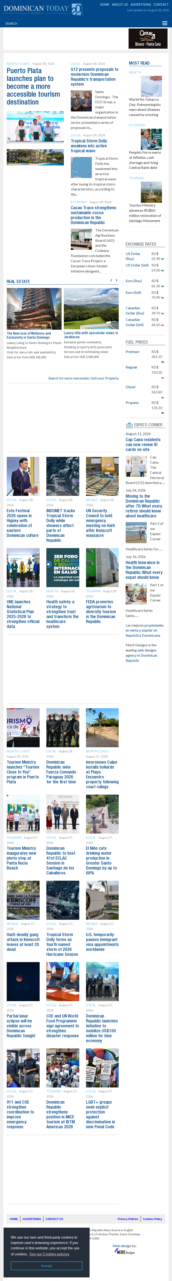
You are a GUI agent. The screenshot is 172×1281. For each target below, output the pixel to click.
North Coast (18, 63)
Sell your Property (105, 378)
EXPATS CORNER (148, 425)
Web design (122, 1246)
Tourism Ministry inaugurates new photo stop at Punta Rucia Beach (21, 858)
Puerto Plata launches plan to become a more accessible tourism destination (33, 87)
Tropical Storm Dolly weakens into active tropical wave (89, 146)
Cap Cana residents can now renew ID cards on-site (143, 445)
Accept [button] (46, 1266)
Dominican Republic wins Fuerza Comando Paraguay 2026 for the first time (61, 772)
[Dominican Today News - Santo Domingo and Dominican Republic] (43, 9)
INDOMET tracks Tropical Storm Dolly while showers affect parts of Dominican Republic (60, 526)
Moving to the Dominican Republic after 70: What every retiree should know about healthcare (144, 506)
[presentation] (111, 279)
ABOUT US (120, 4)
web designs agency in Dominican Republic (141, 655)
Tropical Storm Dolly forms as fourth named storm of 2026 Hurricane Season (62, 945)
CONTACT (161, 4)
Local (76, 63)
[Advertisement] (86, 38)
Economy (79, 202)
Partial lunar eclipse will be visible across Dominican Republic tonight (21, 1026)
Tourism (93, 591)
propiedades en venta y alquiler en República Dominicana (145, 630)
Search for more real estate (68, 378)
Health (52, 591)
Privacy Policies (128, 1219)
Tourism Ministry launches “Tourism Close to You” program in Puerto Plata (23, 772)
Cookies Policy (152, 1219)
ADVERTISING (141, 4)
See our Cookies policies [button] (49, 1254)
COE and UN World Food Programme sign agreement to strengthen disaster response (62, 1026)
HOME (104, 4)
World (92, 500)
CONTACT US (54, 1219)
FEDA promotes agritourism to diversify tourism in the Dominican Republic (101, 612)
